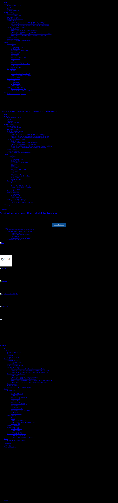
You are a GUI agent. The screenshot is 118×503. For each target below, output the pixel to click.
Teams (9, 7)
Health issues (15, 236)
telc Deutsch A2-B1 (17, 62)
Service (6, 228)
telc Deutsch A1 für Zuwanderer (20, 64)
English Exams (11, 69)
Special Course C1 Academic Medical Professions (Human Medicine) (31, 34)
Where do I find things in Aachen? (21, 238)
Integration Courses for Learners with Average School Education (30, 24)
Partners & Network (13, 10)
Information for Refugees (14, 239)
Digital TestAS (15, 84)
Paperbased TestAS (16, 82)
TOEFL (13, 70)
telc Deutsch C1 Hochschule (19, 50)
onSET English (15, 77)
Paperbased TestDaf (17, 47)
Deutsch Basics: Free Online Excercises (19, 40)
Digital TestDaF (15, 49)
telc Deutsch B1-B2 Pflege (19, 57)
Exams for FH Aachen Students (16, 87)
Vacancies (10, 9)
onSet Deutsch (15, 65)
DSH (12, 45)
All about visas (15, 233)
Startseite (4, 209)
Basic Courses (15, 29)
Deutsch (6, 500)
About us (6, 4)
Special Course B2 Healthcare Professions (23, 32)
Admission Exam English (18, 89)
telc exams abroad (16, 67)
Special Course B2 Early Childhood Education (25, 30)
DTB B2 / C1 (15, 54)
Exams (6, 42)
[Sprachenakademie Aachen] (14, 109)
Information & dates (59, 225)
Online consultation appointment (16, 94)
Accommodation (16, 15)
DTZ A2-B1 (14, 60)
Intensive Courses (12, 14)
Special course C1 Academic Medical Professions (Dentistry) (28, 35)
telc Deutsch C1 (15, 52)
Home (5, 2)
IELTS (13, 72)
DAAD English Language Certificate (22, 90)
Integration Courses (13, 20)
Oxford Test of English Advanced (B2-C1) (23, 75)
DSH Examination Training (15, 19)
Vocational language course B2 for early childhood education (28, 213)
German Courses (8, 12)
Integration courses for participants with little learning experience (30, 25)
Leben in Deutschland (13, 79)
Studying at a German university (20, 234)
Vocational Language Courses (16, 27)
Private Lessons (12, 37)
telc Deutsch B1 (15, 59)
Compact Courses (12, 17)
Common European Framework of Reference (20, 230)
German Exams (11, 44)
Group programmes (13, 39)
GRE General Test (16, 85)
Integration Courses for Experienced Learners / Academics (28, 22)
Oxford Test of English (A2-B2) (20, 74)
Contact (6, 92)
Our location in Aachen (14, 5)
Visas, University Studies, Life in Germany (19, 231)
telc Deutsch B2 (15, 55)
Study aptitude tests (13, 80)
